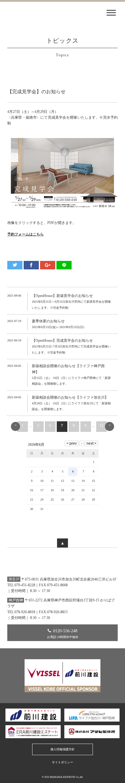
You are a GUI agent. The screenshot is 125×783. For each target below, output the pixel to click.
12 (101, 425)
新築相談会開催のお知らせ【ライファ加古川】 (70, 397)
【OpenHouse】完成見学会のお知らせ (62, 340)
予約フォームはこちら (25, 234)
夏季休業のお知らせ (48, 321)
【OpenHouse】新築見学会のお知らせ (62, 296)
